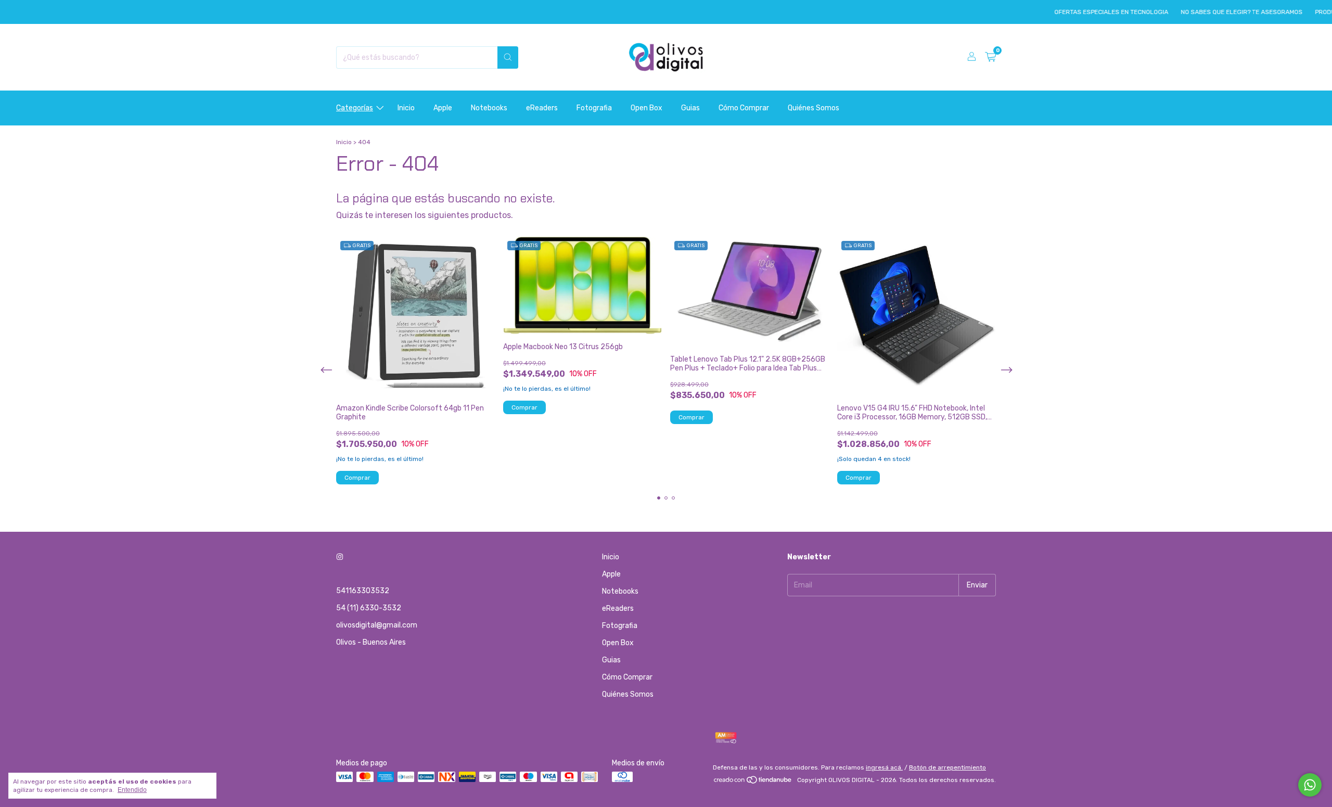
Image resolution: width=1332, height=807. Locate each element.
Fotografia (594, 108)
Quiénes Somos (813, 108)
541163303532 (362, 590)
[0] (990, 57)
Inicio (406, 108)
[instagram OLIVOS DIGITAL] (339, 557)
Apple (442, 108)
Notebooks (489, 108)
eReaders (542, 108)
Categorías (354, 108)
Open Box (646, 108)
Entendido (132, 789)
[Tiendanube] (753, 782)
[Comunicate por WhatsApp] (1310, 785)
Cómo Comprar (744, 108)
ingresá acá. (884, 767)
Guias (690, 108)
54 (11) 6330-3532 (368, 608)
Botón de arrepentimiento (947, 767)
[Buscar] (507, 57)
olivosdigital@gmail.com (376, 625)
